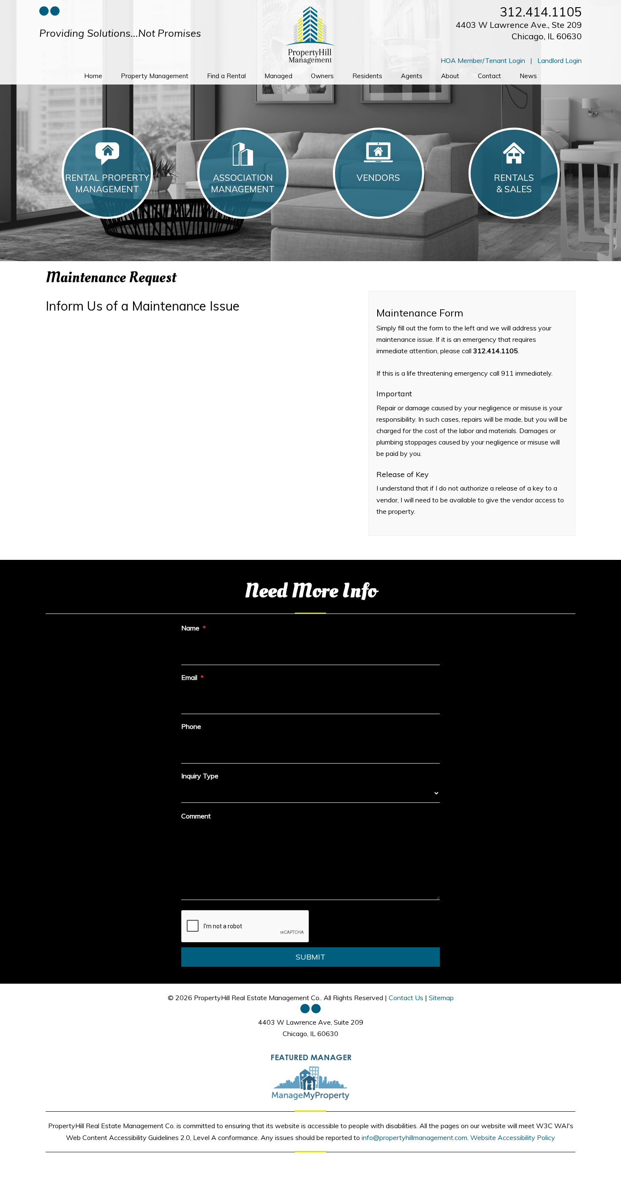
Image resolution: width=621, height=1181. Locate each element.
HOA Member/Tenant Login (483, 60)
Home (93, 76)
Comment (196, 816)
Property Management (154, 76)
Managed (278, 76)
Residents (367, 76)
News (528, 76)
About (450, 76)
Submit (310, 957)
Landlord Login (559, 60)
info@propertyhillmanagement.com (414, 1137)
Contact (489, 76)
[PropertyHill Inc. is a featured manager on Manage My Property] (310, 1076)
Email (189, 677)
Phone (191, 726)
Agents (411, 76)
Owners (322, 76)
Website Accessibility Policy (512, 1137)
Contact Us (406, 997)
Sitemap (441, 997)
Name (190, 628)
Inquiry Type (199, 776)
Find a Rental (226, 76)
